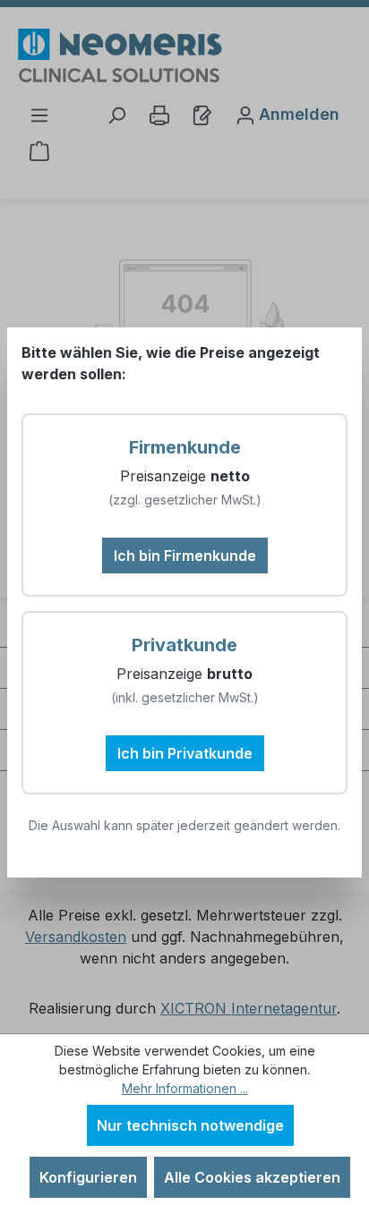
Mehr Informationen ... (185, 1088)
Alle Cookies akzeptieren (252, 1177)
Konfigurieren (88, 1177)
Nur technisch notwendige (190, 1125)
